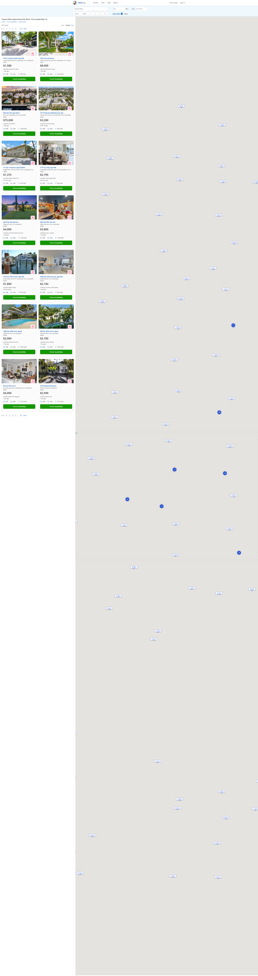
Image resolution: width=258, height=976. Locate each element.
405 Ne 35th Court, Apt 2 (49, 331)
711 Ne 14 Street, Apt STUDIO (14, 168)
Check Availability (19, 79)
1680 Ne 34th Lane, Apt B (12, 331)
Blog (109, 3)
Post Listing (173, 3)
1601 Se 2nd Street (47, 58)
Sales (103, 3)
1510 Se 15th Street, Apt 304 (13, 277)
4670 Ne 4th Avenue (10, 222)
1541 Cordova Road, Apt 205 (13, 58)
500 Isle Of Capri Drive (11, 113)
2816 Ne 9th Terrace (47, 222)
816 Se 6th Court (9, 386)
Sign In (182, 3)
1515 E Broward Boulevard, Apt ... (52, 113)
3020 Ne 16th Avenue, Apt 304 (51, 277)
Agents (115, 3)
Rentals (95, 3)
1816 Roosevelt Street (48, 386)
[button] (163, 250)
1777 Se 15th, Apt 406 (48, 168)
